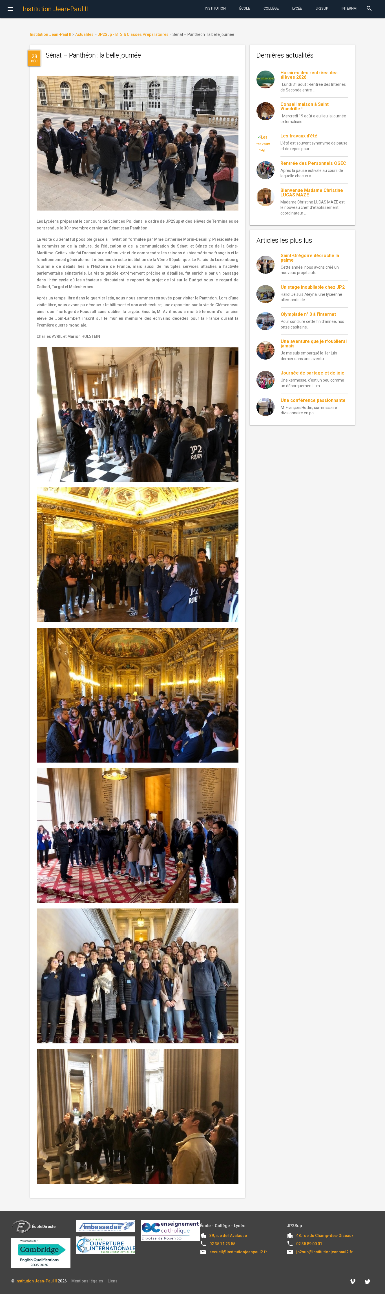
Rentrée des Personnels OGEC (313, 163)
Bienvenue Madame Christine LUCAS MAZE (311, 193)
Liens (113, 1281)
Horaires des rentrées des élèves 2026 (309, 75)
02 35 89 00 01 (309, 1244)
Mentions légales (87, 1281)
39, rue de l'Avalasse (228, 1235)
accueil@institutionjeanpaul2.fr (238, 1252)
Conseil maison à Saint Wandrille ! (304, 106)
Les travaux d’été (298, 136)
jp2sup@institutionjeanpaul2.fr (324, 1252)
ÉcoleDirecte (44, 1226)
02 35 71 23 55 (222, 1244)
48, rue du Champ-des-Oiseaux (324, 1235)
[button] (10, 9)
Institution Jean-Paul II (36, 1281)
